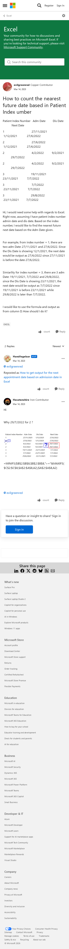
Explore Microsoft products (16, 622)
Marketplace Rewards (14, 854)
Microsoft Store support (15, 657)
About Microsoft (11, 883)
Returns (7, 662)
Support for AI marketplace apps (18, 836)
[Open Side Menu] (5, 5)
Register (49, 5)
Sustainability (10, 918)
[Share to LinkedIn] (16, 570)
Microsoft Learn (11, 830)
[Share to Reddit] (34, 570)
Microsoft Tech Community (16, 842)
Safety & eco (10, 939)
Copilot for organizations (15, 605)
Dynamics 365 (10, 772)
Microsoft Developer (13, 825)
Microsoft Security (12, 767)
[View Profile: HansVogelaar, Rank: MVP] (7, 358)
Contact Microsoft (24, 932)
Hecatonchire (21, 399)
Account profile (11, 645)
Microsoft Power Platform (15, 784)
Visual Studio (10, 860)
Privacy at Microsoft (13, 894)
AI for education (11, 744)
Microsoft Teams (11, 790)
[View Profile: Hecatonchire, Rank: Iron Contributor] (7, 401)
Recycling (24, 939)
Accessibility (9, 912)
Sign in (19, 529)
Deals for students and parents (18, 738)
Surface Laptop (11, 593)
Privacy (40, 932)
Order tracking (10, 668)
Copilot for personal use (15, 610)
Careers (7, 877)
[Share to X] (28, 570)
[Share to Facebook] (22, 570)
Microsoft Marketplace (14, 848)
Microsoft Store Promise (15, 680)
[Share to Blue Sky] (41, 570)
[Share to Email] (53, 570)
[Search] (39, 5)
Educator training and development (20, 732)
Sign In (60, 5)
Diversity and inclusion (14, 906)
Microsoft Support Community (23, 47)
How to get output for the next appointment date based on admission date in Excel (33, 377)
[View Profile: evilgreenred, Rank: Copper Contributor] (7, 86)
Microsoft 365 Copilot (14, 796)
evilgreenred (22, 85)
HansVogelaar (21, 356)
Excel (9, 15)
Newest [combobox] (58, 346)
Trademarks (44, 936)
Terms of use (28, 936)
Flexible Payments (12, 686)
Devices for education (14, 709)
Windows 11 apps (12, 628)
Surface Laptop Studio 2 (15, 599)
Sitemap (8, 932)
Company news (11, 888)
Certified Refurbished (13, 674)
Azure (7, 819)
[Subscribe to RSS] (47, 570)
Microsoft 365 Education (15, 720)
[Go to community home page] (12, 5)
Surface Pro (9, 587)
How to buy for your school (16, 726)
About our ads (39, 939)
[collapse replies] (34, 353)
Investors (8, 900)
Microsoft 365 (10, 778)
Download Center (12, 651)
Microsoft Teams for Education (17, 715)
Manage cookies (11, 936)
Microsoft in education (14, 703)
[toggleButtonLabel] (63, 15)
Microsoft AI (9, 761)
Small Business (11, 802)
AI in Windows (10, 616)
